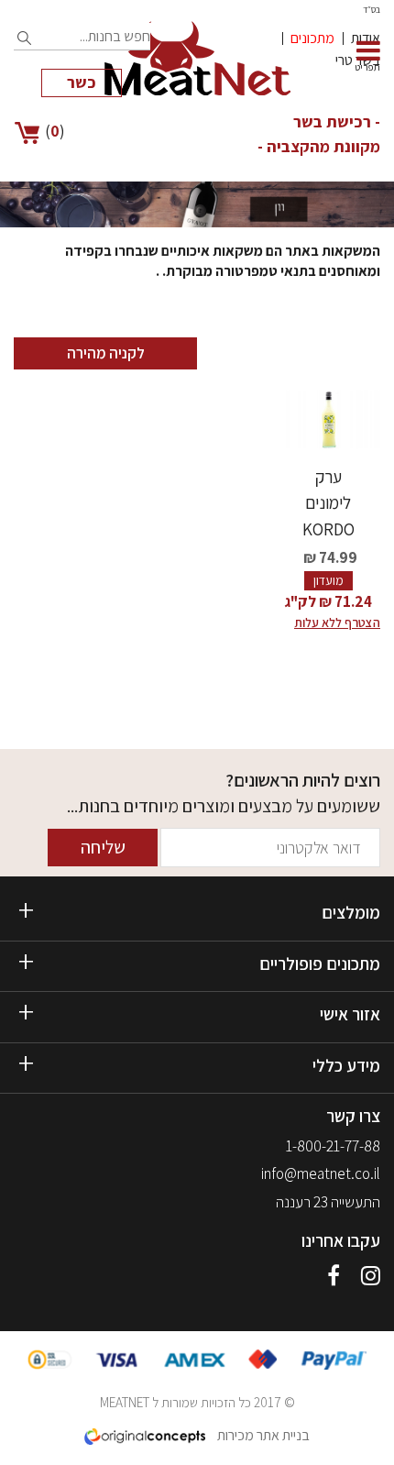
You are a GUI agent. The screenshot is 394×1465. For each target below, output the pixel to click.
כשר (81, 82)
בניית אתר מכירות (262, 1435)
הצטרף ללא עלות (337, 622)
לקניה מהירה (106, 353)
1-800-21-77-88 (333, 1146)
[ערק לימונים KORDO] (328, 419)
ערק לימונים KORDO (328, 503)
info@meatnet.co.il (320, 1173)
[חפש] (25, 38)
